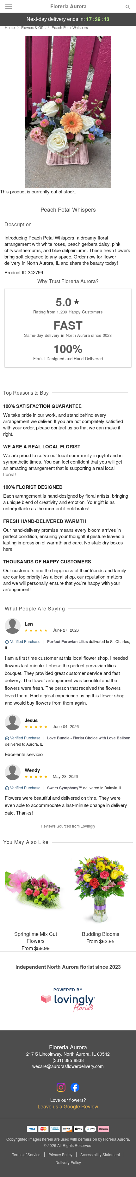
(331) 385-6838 (68, 1060)
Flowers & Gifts (33, 27)
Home (10, 27)
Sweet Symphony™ (64, 788)
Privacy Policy (60, 1154)
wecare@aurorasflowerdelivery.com (68, 1066)
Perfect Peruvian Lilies (67, 641)
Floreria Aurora (68, 6)
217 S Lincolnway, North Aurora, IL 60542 (68, 1054)
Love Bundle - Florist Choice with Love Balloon (88, 738)
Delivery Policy (68, 1162)
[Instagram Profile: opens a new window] (61, 1087)
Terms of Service (26, 1154)
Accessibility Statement (100, 1154)
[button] (122, 1163)
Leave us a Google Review (68, 1106)
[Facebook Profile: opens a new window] (75, 1087)
